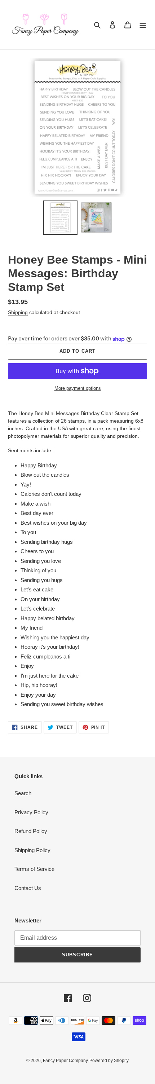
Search (22, 793)
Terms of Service (34, 869)
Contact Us (27, 888)
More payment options (77, 388)
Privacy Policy (31, 812)
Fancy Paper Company (65, 1060)
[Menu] (142, 24)
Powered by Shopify (109, 1060)
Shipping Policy (32, 850)
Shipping (18, 312)
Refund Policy (30, 831)
